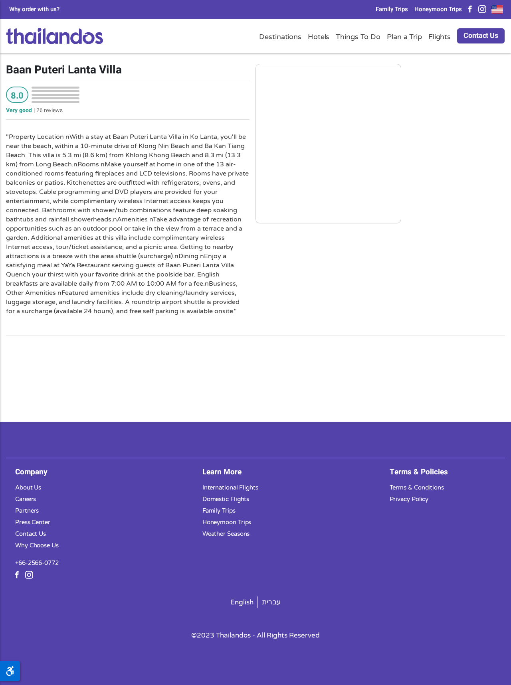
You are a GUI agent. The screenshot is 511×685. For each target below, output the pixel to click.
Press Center (32, 522)
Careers (25, 499)
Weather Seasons (226, 533)
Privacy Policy (409, 499)
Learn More (222, 472)
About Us (28, 487)
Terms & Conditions (417, 487)
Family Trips (392, 9)
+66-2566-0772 (37, 563)
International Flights (230, 487)
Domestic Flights (226, 499)
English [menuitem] (242, 602)
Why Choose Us (37, 545)
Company (31, 472)
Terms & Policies (419, 472)
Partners (27, 510)
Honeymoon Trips (438, 9)
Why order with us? (34, 9)
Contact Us (480, 35)
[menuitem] (242, 602)
